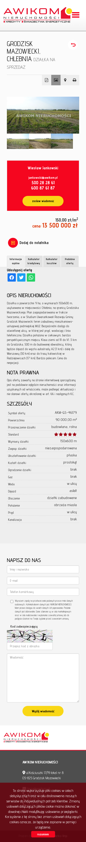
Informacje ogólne (16, 261)
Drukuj (74, 80)
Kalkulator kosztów (52, 261)
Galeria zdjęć (56, 80)
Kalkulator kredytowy (34, 261)
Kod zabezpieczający (24, 626)
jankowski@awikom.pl (43, 177)
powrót (73, 45)
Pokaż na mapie (65, 80)
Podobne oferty (70, 261)
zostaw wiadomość (43, 201)
